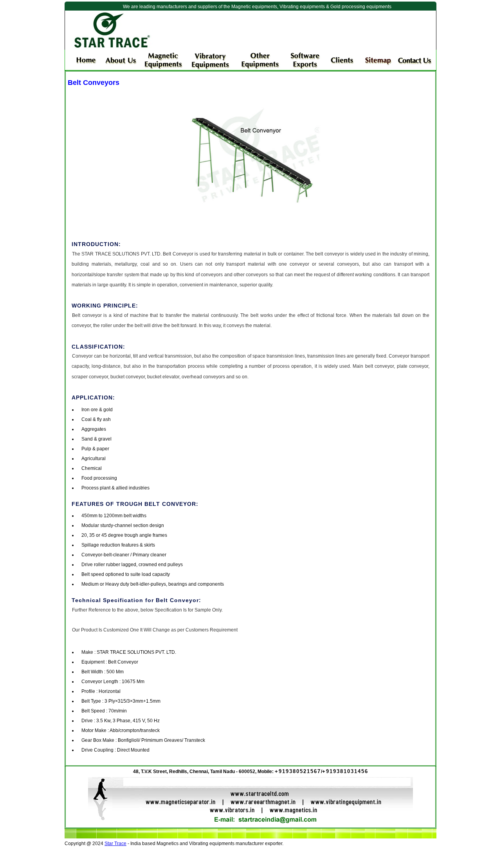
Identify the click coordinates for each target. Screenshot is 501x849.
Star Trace (115, 843)
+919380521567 (298, 771)
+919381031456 (345, 771)
